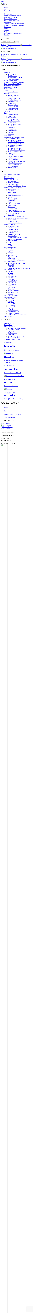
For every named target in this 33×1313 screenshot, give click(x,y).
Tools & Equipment (13, 213)
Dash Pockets (11, 200)
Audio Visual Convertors (15, 143)
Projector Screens (12, 130)
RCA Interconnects (13, 208)
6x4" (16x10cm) (12, 281)
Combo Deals (8, 325)
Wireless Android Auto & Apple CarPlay (19, 268)
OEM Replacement (13, 292)
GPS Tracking (8, 316)
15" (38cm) (11, 302)
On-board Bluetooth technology (16, 260)
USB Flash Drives (13, 166)
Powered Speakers (13, 109)
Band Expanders (12, 192)
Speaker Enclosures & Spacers (16, 211)
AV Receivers (11, 74)
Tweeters (10, 294)
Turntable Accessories (14, 121)
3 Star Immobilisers (13, 228)
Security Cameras (13, 92)
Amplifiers (7, 28)
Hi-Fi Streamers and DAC (15, 77)
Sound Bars (7, 22)
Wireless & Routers (13, 167)
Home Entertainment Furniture (12, 15)
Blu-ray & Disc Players (10, 19)
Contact (17, 45)
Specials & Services (9, 11)
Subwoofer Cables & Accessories (17, 161)
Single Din (11, 266)
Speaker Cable (12, 158)
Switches (10, 245)
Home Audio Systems (14, 338)
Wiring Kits (11, 215)
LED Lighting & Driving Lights (17, 186)
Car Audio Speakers (9, 269)
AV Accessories (12, 146)
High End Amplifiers (13, 257)
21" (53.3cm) (11, 305)
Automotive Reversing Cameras (17, 328)
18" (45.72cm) (12, 303)
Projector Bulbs (12, 127)
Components (11, 287)
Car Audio (22, 54)
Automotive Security (10, 224)
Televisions (11, 134)
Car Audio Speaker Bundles (12, 174)
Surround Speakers (13, 108)
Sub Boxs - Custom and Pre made (17, 315)
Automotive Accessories (11, 179)
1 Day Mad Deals (9, 323)
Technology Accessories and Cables (14, 23)
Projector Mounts (12, 129)
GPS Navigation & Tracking (16, 336)
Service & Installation (10, 326)
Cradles (10, 197)
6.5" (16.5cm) (11, 306)
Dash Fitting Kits (12, 199)
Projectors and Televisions (11, 20)
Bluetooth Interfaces (13, 182)
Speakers (6, 30)
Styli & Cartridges (13, 119)
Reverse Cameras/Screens (15, 223)
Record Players (12, 117)
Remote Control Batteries (15, 239)
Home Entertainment (12, 54)
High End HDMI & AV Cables (16, 150)
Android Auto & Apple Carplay (16, 263)
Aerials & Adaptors (13, 189)
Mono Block (11, 258)
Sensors (10, 242)
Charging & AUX (13, 184)
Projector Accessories (14, 126)
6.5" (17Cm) (11, 279)
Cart (10, 46)
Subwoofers (7, 27)
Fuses (9, 202)
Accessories (11, 232)
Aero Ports (11, 190)
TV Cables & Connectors (15, 163)
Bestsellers (4, 54)
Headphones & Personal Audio (12, 33)
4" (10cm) (10, 273)
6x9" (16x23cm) (12, 284)
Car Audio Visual (12, 333)
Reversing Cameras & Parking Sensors (15, 216)
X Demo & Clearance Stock (12, 339)
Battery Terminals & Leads (15, 195)
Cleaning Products (13, 114)
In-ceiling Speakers (13, 101)
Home (6, 8)
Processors (7, 176)
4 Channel (10, 250)
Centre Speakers (12, 97)
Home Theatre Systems (10, 17)
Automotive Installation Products (13, 187)
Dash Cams (11, 334)
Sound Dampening (13, 210)
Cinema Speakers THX (14, 98)
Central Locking (12, 236)
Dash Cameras (12, 219)
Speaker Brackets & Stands (15, 156)
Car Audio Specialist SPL (11, 295)
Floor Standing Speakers (14, 100)
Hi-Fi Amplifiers (12, 76)
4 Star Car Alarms (13, 229)
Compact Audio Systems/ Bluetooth (14, 25)
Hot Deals (3, 45)
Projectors (10, 132)
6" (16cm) (10, 277)
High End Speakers (13, 290)
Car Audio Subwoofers (10, 297)
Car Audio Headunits (10, 261)
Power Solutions (12, 205)
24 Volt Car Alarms (13, 226)
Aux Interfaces (12, 181)
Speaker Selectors (13, 159)
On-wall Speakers (13, 105)
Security (6, 35)
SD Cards (10, 155)
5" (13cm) (10, 274)
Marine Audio (8, 14)
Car (5, 9)
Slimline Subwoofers (13, 313)
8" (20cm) (10, 286)
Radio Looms (11, 207)
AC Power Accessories (14, 140)
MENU (3, 1)
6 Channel (10, 253)
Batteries (10, 194)
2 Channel (10, 248)
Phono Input (11, 116)
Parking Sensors (12, 221)
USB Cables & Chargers (14, 164)
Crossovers (11, 289)
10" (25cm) (11, 298)
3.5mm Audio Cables (14, 138)
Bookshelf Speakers (13, 95)
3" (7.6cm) (11, 271)
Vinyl (5, 31)
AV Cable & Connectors (14, 148)
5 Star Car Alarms (13, 231)
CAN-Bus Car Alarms (14, 234)
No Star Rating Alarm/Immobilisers (17, 237)
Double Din (11, 265)
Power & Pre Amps (13, 79)
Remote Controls (9, 178)
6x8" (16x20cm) (12, 282)
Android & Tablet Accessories (16, 142)
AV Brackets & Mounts (14, 124)
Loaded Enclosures (13, 310)
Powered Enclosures (13, 311)
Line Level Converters (14, 203)
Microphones (11, 153)
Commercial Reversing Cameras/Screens (19, 218)
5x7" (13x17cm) (12, 276)
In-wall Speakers (12, 103)
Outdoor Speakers (13, 106)
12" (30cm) (11, 300)
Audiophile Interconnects (15, 145)
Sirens (9, 244)
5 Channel (10, 252)
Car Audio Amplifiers (10, 247)
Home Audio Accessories (15, 151)
